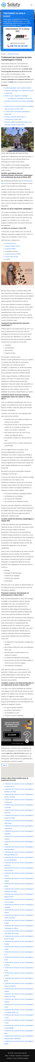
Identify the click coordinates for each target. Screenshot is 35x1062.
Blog (6, 1055)
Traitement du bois (13, 54)
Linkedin (9, 1058)
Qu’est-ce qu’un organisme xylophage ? (16, 96)
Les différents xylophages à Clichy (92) (20, 98)
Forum (15, 1058)
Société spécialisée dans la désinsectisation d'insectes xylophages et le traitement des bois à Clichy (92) (19, 90)
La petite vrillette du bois (12, 246)
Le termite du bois (10, 243)
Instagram (26, 1055)
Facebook (19, 1055)
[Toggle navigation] (31, 5)
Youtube (11, 1055)
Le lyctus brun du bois (11, 256)
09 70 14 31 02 (19, 45)
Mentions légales (23, 1058)
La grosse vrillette (10, 248)
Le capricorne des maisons (12, 254)
